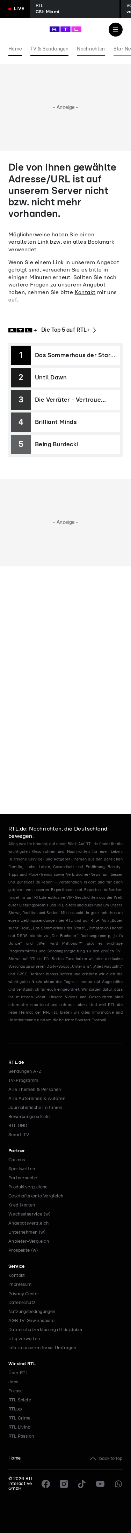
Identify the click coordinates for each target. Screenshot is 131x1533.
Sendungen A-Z (25, 1071)
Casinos (16, 1160)
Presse (15, 1391)
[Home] (65, 29)
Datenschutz (21, 1302)
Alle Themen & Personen (34, 1089)
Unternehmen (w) (27, 1232)
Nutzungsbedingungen (32, 1312)
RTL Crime (19, 1418)
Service (16, 1266)
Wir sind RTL (22, 1364)
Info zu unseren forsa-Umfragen (42, 1348)
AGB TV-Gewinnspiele (31, 1321)
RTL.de (16, 1062)
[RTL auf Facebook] (46, 1484)
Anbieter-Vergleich (28, 1241)
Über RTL (18, 1373)
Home (14, 1458)
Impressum (20, 1284)
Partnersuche (22, 1178)
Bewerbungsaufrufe (29, 1117)
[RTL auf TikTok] (82, 1484)
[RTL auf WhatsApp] (118, 1484)
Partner (16, 1151)
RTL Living (19, 1427)
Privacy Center (23, 1293)
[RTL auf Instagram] (64, 1484)
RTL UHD (18, 1126)
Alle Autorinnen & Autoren (36, 1098)
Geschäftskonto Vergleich (36, 1196)
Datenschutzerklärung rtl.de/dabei (45, 1330)
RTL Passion (21, 1436)
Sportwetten (21, 1169)
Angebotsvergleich (28, 1223)
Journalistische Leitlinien (35, 1108)
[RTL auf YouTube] (100, 1484)
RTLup (15, 1409)
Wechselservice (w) (29, 1214)
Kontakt (85, 292)
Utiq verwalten (24, 1339)
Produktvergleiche (28, 1187)
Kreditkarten (21, 1205)
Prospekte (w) (23, 1250)
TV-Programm (23, 1080)
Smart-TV (18, 1135)
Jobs (13, 1382)
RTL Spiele (19, 1400)
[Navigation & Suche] (116, 30)
